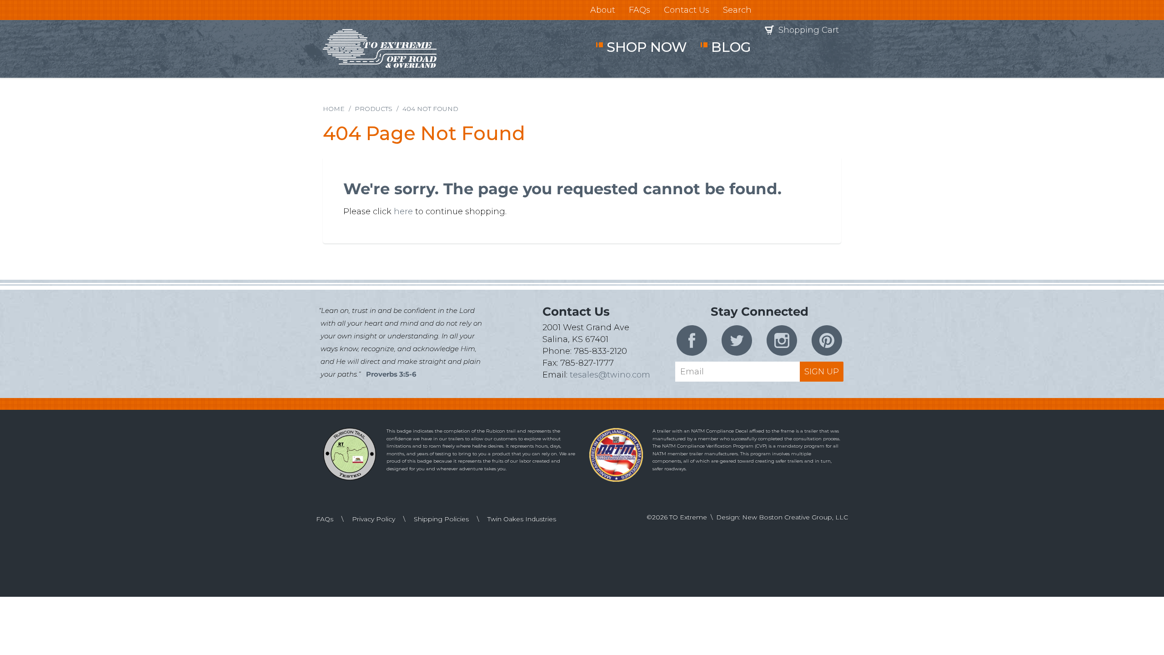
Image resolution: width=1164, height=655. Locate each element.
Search (737, 10)
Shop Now (647, 47)
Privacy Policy (373, 519)
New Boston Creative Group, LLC (795, 517)
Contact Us (686, 10)
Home (334, 109)
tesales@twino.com (610, 375)
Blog (731, 47)
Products (373, 109)
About (602, 10)
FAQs (639, 10)
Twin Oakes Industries (521, 519)
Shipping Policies (441, 519)
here (403, 212)
